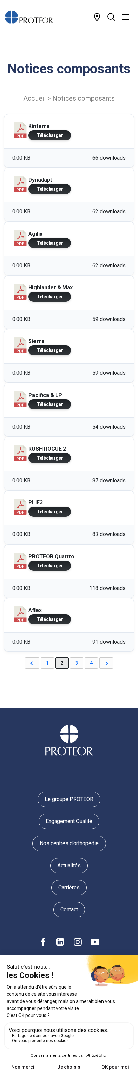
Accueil (34, 98)
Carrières (69, 887)
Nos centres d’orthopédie (69, 843)
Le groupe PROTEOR (69, 799)
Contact (69, 909)
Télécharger (50, 135)
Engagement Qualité (69, 821)
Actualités (69, 865)
